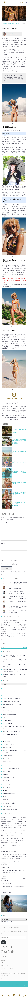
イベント (5, 708)
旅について (11, 23)
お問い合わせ (4, 962)
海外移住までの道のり (8, 793)
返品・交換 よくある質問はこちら (8, 968)
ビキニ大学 (5, 741)
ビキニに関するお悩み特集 (9, 735)
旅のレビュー (6, 787)
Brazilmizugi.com (8, 627)
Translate (10, 921)
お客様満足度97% (4, 975)
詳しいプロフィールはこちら (8, 640)
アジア (4, 695)
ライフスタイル (6, 762)
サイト (2, 555)
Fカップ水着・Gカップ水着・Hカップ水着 (12, 692)
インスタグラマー (7, 711)
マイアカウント (4, 983)
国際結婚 (5, 774)
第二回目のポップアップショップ (14, 870)
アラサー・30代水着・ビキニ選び (10, 698)
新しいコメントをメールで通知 (9, 561)
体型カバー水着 (6, 771)
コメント (4, 522)
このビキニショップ (13, 194)
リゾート (5, 765)
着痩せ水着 (5, 800)
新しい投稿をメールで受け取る (9, 564)
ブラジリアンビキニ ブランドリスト (11, 747)
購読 (3, 942)
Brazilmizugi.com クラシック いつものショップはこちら (13, 973)
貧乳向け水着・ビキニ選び (9, 809)
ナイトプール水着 (7, 720)
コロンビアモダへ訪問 (17, 856)
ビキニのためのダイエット (9, 738)
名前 (3, 543)
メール (3, 549)
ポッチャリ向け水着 (7, 755)
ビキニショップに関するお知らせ (10, 731)
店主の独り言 (6, 23)
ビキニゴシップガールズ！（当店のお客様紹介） (14, 727)
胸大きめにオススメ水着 (8, 803)
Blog (1, 970)
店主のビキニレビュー (8, 777)
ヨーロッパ (5, 758)
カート (10, 983)
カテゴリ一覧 (4, 978)
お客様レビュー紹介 (5, 965)
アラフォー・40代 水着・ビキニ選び (11, 704)
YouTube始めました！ (8, 637)
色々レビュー (6, 806)
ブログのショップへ (17, 629)
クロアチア (5, 717)
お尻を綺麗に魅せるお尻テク (9, 714)
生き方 (19, 23)
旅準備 (16, 23)
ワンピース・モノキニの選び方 (10, 768)
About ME (3, 960)
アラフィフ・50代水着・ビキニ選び (11, 701)
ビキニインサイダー (7, 723)
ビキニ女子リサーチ (7, 744)
